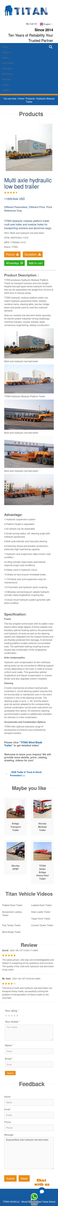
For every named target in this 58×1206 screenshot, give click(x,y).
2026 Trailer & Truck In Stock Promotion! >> (26, 773)
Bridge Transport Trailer (15, 827)
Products (30, 98)
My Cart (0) (31, 23)
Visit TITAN (7, 63)
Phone (7, 1122)
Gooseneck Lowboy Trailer (12, 913)
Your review (12, 1021)
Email (9, 1058)
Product (6, 52)
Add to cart (36, 263)
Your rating (12, 1010)
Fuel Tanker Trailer (11, 925)
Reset (24, 1178)
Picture (10, 254)
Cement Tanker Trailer (42, 925)
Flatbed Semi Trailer (12, 905)
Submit (10, 1073)
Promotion (7, 68)
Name (9, 1045)
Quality (5, 90)
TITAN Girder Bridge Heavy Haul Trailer (42, 872)
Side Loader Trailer (40, 911)
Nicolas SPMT (16, 867)
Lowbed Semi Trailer (41, 905)
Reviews (6, 79)
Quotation (31, 254)
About (5, 57)
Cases (5, 84)
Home (5, 46)
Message (8, 1134)
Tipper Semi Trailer (40, 918)
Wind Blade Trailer (11, 932)
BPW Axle (7, 74)
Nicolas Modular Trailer (42, 827)
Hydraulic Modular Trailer (40, 100)
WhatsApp (13, 263)
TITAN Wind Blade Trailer (23, 743)
